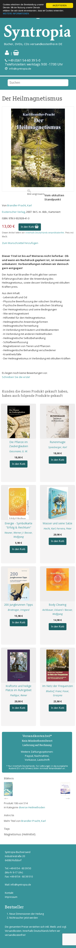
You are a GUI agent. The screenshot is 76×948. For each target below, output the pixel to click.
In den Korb (28, 226)
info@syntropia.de (20, 68)
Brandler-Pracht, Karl (19, 205)
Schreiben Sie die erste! (16, 377)
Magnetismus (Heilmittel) (19, 834)
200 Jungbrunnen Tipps (18, 604)
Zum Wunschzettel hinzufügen (20, 243)
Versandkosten (13, 931)
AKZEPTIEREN (59, 5)
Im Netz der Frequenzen (57, 686)
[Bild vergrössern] (38, 186)
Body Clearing (57, 604)
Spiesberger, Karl (57, 447)
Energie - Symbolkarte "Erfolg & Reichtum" (18, 525)
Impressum (11, 897)
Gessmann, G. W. (18, 451)
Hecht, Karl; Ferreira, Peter (58, 528)
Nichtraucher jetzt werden (23, 917)
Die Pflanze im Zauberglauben (18, 444)
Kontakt (9, 893)
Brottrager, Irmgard (18, 610)
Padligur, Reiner (18, 695)
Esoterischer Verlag (13, 212)
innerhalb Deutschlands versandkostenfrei (44, 232)
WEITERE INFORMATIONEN (16, 13)
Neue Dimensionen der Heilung (26, 913)
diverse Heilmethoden (32, 807)
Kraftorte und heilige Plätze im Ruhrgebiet (18, 688)
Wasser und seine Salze (57, 523)
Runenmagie (57, 442)
